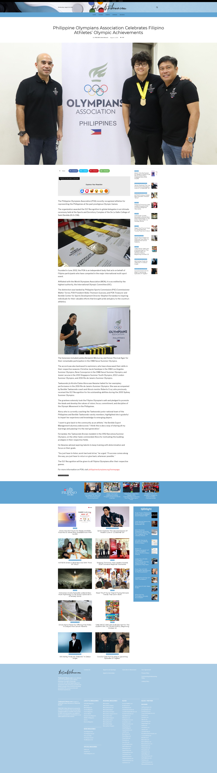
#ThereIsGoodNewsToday (63, 475)
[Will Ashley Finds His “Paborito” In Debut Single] (154, 262)
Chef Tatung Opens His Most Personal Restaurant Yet (142, 523)
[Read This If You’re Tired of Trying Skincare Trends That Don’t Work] (154, 228)
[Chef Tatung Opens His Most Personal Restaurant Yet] (154, 524)
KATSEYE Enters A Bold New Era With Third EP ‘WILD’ (141, 196)
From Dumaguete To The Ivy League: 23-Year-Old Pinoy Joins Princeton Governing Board (92, 496)
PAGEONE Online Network (101, 37)
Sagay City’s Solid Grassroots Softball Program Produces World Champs (112, 496)
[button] (157, 7)
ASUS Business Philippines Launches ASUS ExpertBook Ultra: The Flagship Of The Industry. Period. (142, 532)
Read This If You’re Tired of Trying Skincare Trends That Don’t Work (142, 229)
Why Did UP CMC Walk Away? (142, 587)
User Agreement (146, 669)
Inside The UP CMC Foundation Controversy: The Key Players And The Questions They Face (142, 561)
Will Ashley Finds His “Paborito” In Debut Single (140, 262)
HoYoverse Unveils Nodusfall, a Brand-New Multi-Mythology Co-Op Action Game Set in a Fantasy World (142, 218)
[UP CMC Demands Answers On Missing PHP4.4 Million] (154, 542)
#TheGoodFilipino (139, 235)
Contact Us (87, 669)
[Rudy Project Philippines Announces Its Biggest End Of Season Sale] (154, 515)
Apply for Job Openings (109, 669)
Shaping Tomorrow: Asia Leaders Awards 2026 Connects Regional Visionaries (142, 207)
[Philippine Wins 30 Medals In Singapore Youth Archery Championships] (150, 487)
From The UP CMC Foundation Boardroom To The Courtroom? (142, 570)
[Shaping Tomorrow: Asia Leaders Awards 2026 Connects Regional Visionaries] (154, 205)
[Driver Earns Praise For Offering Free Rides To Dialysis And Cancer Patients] (154, 238)
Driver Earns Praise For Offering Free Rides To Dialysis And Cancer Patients (141, 240)
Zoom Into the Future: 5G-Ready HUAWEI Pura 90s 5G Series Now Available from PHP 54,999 (142, 175)
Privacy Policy (145, 673)
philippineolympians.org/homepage (104, 469)
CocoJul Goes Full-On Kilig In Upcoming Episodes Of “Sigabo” (141, 272)
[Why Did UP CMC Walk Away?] (154, 588)
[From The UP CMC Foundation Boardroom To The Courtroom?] (154, 571)
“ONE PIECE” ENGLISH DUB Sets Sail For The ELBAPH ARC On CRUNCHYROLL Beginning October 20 (141, 251)
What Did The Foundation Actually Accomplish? (141, 596)
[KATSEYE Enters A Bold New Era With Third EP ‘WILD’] (154, 195)
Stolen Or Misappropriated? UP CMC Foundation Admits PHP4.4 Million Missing (142, 551)
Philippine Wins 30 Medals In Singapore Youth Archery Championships (150, 496)
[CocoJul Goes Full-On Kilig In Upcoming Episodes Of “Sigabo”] (154, 271)
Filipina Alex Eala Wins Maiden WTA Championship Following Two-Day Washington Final (131, 496)
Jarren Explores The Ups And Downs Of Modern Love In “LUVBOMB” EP (142, 187)
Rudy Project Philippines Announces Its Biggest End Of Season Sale (143, 514)
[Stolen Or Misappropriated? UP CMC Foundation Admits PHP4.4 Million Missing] (154, 551)
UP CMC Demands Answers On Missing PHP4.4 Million (141, 541)
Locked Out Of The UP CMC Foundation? (142, 578)
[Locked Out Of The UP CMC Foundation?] (154, 580)
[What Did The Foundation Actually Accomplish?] (154, 597)
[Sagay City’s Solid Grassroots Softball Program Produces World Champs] (112, 487)
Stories (136, 171)
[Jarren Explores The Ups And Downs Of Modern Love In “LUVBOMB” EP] (154, 186)
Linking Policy (145, 681)
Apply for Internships (109, 673)
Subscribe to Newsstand (129, 669)
